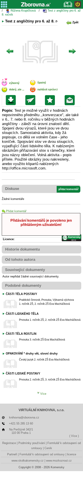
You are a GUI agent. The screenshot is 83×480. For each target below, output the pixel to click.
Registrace (9, 443)
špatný (41, 82)
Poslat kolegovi (31, 100)
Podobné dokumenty (23, 285)
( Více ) (74, 436)
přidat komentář (68, 189)
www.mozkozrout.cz (59, 460)
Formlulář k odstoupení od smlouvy (42, 454)
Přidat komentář (16, 211)
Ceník (48, 448)
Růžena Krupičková (23, 10)
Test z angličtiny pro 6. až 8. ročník (41, 12)
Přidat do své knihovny (51, 100)
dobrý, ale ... (16, 89)
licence (71, 454)
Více (42, 393)
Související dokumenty (25, 270)
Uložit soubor (12, 100)
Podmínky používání (31, 443)
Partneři (12, 454)
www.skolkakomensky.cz (28, 460)
